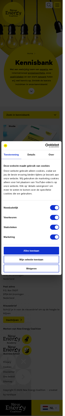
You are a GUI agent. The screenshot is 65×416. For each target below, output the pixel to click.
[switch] (54, 217)
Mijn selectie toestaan (31, 259)
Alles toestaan (31, 250)
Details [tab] (31, 154)
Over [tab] (51, 154)
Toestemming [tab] (11, 154)
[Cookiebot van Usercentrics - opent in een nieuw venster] (45, 146)
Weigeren (31, 268)
